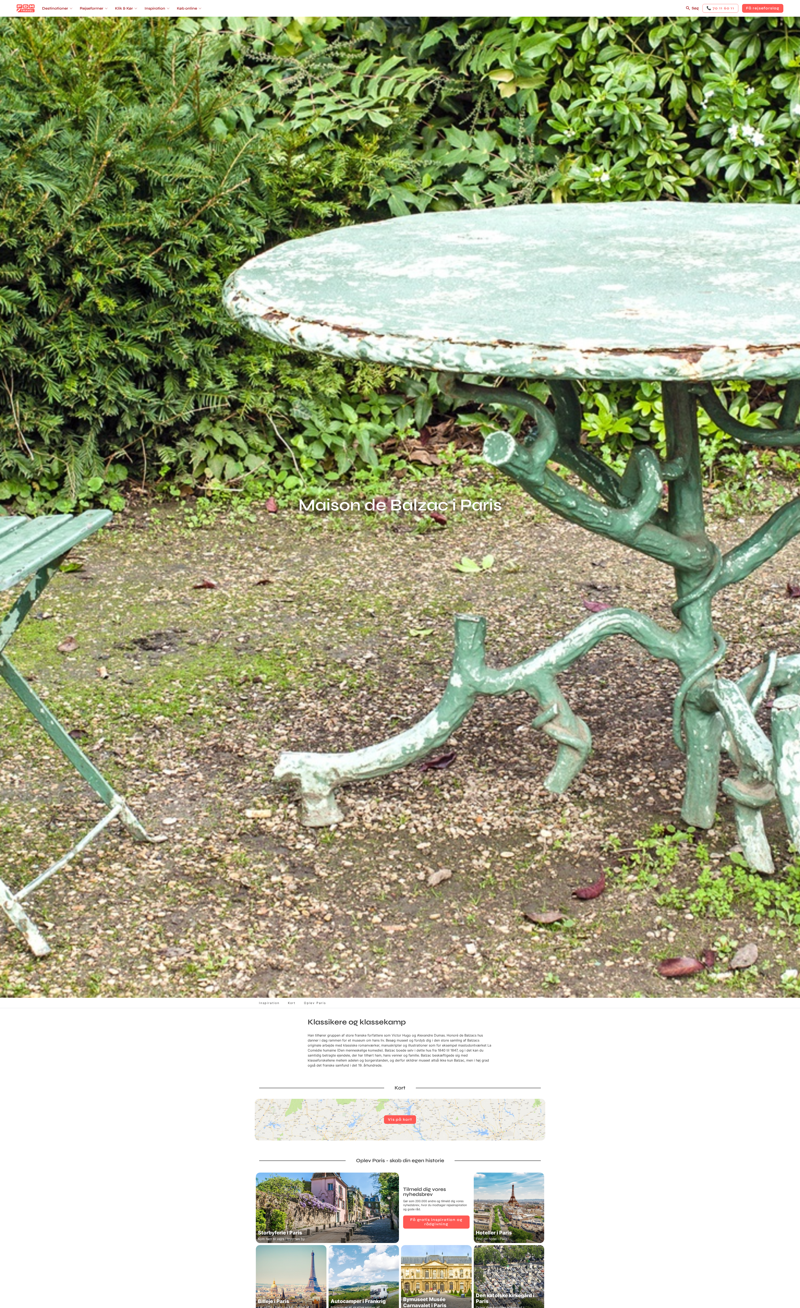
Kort (292, 1003)
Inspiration (269, 1003)
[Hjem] (26, 8)
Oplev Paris (315, 1003)
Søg (695, 8)
